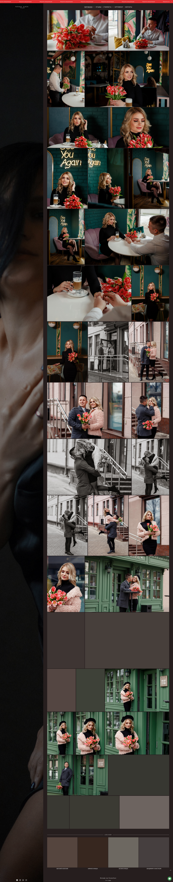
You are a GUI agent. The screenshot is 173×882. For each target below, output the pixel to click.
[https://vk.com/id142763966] (17, 880)
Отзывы (98, 7)
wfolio (109, 880)
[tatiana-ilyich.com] (21, 7)
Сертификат (119, 7)
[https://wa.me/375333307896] (23, 880)
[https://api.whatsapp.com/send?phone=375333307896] (26, 880)
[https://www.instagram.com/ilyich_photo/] (20, 880)
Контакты (128, 7)
